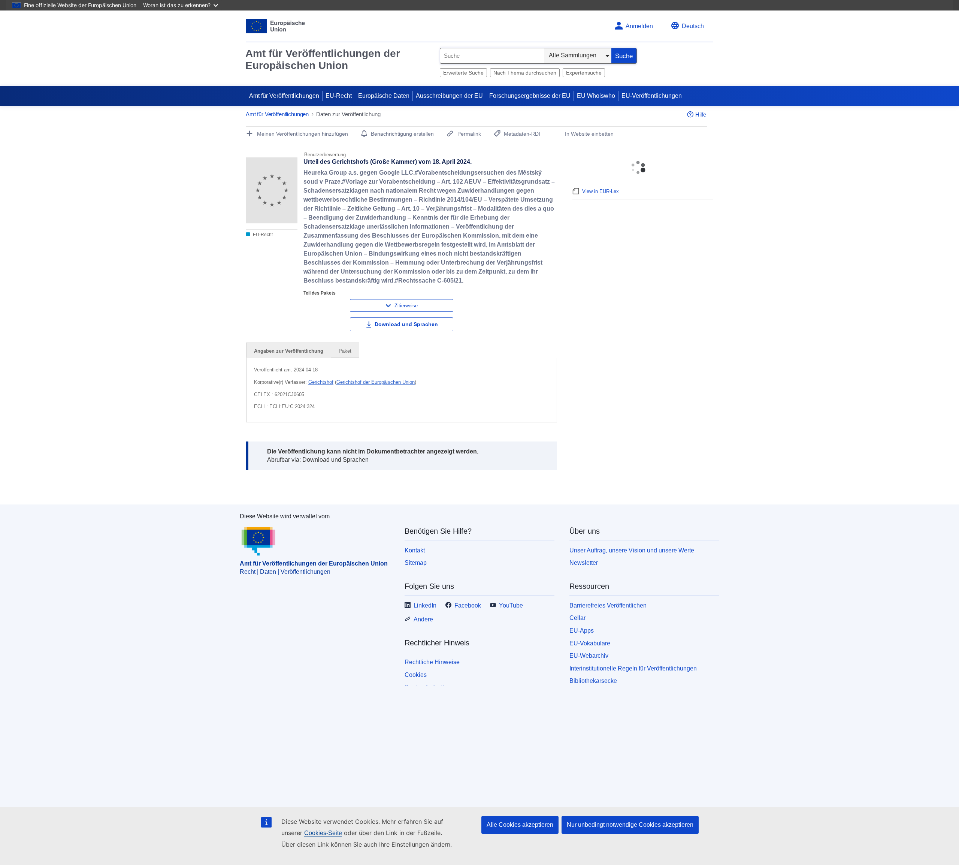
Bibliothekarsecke (593, 681)
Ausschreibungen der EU (449, 96)
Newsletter (583, 563)
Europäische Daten (383, 96)
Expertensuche (584, 73)
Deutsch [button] (693, 26)
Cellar (577, 618)
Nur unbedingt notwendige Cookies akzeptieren (630, 825)
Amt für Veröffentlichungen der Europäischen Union (322, 59)
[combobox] (492, 55)
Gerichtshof (320, 382)
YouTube (511, 605)
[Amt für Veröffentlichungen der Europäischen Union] (275, 26)
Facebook (467, 605)
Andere (423, 619)
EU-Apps (581, 630)
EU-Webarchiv (588, 655)
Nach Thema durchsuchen (524, 73)
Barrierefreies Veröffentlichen (608, 605)
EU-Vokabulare (589, 643)
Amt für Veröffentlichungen (284, 96)
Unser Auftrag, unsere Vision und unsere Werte (631, 550)
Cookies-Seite (323, 833)
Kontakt (415, 550)
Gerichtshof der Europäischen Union (375, 382)
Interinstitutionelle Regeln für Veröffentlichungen (633, 668)
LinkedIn (425, 605)
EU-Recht (339, 96)
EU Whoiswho (596, 96)
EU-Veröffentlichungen (651, 96)
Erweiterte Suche (463, 73)
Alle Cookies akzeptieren (520, 825)
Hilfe (700, 114)
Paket (345, 351)
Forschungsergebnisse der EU (530, 96)
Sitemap (416, 563)
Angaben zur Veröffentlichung (288, 351)
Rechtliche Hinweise (432, 662)
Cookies (416, 675)
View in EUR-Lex (600, 191)
